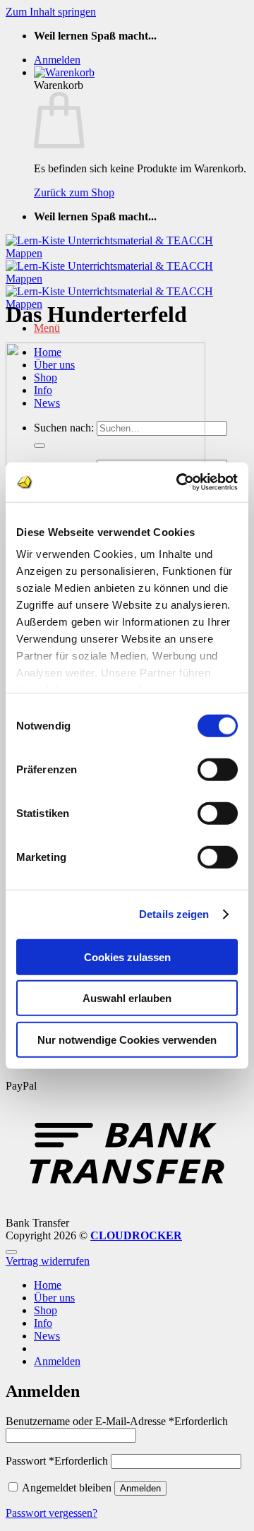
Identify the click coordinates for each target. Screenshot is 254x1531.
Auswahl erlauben (127, 998)
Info (43, 1323)
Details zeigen (174, 914)
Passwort (57, 1461)
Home (47, 1285)
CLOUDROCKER (136, 1235)
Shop (45, 1310)
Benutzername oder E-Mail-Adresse (117, 1421)
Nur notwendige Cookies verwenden (127, 1039)
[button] (57, 60)
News (47, 1336)
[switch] (218, 769)
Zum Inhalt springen (51, 12)
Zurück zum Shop (74, 192)
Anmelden (140, 1488)
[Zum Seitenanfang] (11, 1252)
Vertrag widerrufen (48, 1261)
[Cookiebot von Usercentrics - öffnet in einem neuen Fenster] (179, 482)
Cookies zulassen (127, 957)
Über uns (54, 1298)
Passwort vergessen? (51, 1513)
